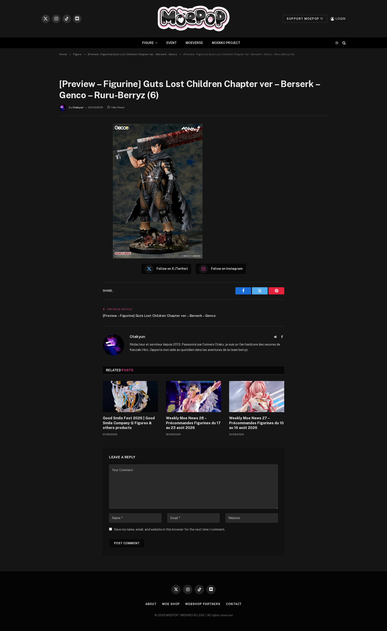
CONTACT (234, 604)
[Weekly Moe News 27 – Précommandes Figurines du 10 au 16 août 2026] (256, 396)
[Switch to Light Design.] (337, 43)
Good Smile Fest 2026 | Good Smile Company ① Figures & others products (129, 423)
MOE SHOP (171, 604)
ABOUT (151, 604)
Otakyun (78, 107)
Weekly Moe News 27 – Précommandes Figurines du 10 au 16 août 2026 (256, 423)
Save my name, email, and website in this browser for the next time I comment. (169, 529)
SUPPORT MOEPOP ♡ (305, 18)
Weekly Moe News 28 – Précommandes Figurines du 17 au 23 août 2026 (193, 423)
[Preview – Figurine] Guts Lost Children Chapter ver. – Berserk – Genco (159, 316)
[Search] (344, 43)
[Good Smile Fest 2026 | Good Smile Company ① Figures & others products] (130, 396)
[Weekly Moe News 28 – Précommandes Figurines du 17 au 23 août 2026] (193, 396)
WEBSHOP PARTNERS (202, 604)
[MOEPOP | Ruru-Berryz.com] (193, 18)
